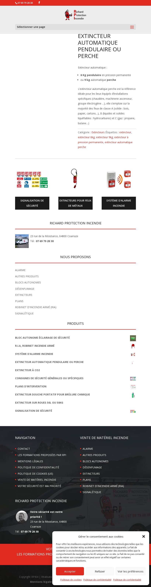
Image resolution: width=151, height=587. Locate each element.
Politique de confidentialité (97, 579)
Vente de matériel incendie (37, 479)
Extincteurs (98, 132)
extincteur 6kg (86, 137)
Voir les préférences (130, 571)
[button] (143, 536)
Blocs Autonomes (28, 282)
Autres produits (27, 276)
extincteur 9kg (104, 137)
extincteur (125, 132)
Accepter (70, 571)
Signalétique (24, 313)
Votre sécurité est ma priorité (39, 486)
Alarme (20, 270)
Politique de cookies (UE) (35, 473)
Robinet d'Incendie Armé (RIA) (35, 307)
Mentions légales (30, 461)
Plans (19, 301)
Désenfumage (24, 288)
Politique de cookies (71, 579)
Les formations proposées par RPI (42, 455)
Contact (24, 448)
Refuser (100, 571)
